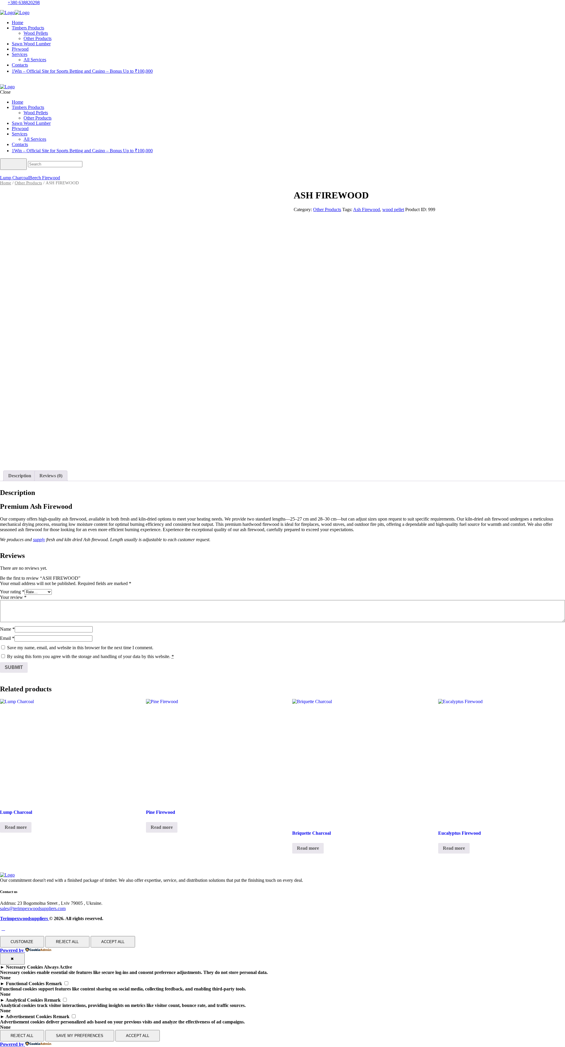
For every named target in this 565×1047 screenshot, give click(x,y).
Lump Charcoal (14, 177)
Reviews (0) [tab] (50, 475)
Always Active (58, 967)
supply (39, 539)
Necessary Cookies (24, 967)
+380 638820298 (24, 2)
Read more (16, 827)
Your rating (12, 591)
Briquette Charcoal (311, 833)
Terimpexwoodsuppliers (24, 918)
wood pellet (393, 209)
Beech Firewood (44, 177)
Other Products (28, 182)
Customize (22, 942)
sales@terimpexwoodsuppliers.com (33, 908)
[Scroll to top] (3, 928)
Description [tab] (19, 475)
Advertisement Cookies (29, 1016)
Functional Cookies (25, 983)
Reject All (67, 942)
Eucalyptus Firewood (459, 833)
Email (7, 638)
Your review (13, 597)
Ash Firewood (366, 209)
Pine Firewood (160, 812)
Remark (54, 983)
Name (7, 629)
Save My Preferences (79, 1035)
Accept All (112, 942)
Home (5, 182)
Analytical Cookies (24, 1000)
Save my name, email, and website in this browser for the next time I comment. (80, 647)
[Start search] (13, 164)
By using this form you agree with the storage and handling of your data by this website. (90, 656)
